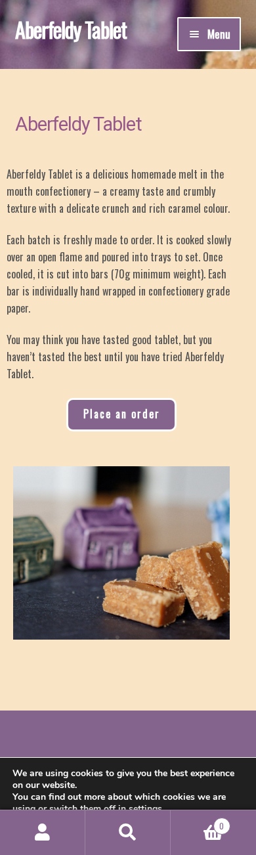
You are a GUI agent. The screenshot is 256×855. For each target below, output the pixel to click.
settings (145, 809)
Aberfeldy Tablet (71, 29)
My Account (42, 832)
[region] (121, 553)
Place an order (121, 414)
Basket (197, 820)
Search (128, 832)
